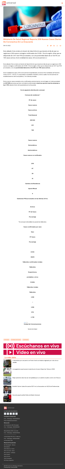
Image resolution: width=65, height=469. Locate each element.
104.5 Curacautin (8, 458)
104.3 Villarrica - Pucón (9, 448)
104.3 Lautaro (7, 454)
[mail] (60, 45)
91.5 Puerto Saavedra (9, 460)
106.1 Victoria (7, 456)
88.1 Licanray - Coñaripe (9, 452)
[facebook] (47, 45)
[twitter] (51, 45)
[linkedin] (54, 45)
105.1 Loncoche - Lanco (9, 450)
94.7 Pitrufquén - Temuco (9, 445)
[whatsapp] (57, 45)
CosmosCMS (13, 467)
